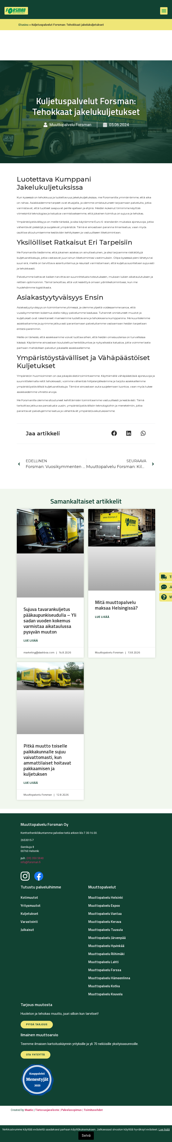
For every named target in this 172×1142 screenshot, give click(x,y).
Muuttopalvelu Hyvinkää (106, 945)
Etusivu (23, 24)
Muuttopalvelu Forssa (104, 970)
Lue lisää (31, 640)
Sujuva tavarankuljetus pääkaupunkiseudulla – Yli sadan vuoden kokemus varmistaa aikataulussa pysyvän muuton (50, 620)
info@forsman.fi (31, 862)
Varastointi (29, 921)
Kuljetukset (29, 913)
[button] (164, 11)
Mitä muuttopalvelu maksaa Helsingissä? (117, 605)
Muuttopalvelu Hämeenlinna (109, 978)
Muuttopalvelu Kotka (104, 986)
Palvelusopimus (71, 1110)
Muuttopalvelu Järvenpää (107, 937)
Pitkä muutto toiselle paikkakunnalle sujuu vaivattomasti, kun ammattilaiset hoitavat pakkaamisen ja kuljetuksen (47, 760)
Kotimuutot (29, 897)
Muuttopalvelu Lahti (103, 961)
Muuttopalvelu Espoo (104, 905)
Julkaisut (27, 929)
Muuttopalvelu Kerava (104, 921)
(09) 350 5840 (35, 858)
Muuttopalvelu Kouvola (105, 994)
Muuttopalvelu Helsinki (105, 897)
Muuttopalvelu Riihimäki (106, 953)
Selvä (86, 1135)
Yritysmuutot (31, 905)
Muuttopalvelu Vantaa (105, 913)
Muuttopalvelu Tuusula (105, 929)
